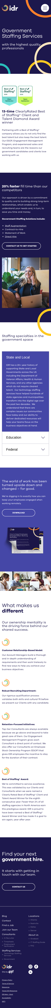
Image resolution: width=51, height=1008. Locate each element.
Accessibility (6, 998)
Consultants (8, 934)
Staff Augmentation (15, 225)
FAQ (32, 946)
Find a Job (8, 925)
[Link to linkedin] (30, 972)
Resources (5, 987)
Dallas (33, 927)
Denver (33, 931)
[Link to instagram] (30, 967)
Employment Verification (9, 945)
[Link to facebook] (36, 967)
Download (19, 512)
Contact (6, 920)
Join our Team (10, 930)
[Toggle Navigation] (45, 8)
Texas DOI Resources (9, 991)
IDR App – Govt (7, 994)
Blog (4, 916)
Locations (33, 916)
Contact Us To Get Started (21, 246)
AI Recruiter (9, 938)
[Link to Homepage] (7, 967)
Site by (5, 971)
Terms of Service (8, 984)
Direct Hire (11, 236)
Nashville (34, 924)
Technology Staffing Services (12, 955)
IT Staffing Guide (37, 942)
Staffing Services (11, 951)
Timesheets (9, 942)
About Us (33, 935)
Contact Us (18, 886)
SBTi (3, 1002)
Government (9, 959)
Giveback (34, 939)
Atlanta (33, 920)
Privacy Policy (7, 980)
